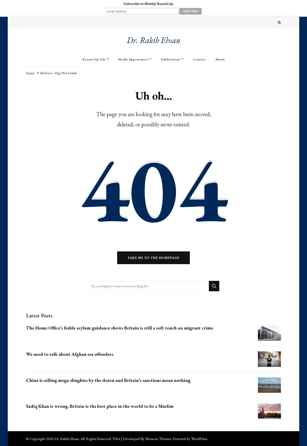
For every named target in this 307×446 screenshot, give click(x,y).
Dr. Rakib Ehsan (153, 40)
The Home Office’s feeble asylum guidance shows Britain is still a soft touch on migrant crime (119, 328)
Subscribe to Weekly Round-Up (148, 4)
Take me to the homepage (153, 258)
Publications (170, 59)
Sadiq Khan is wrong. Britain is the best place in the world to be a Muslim (100, 406)
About (220, 59)
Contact (199, 59)
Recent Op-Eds (94, 59)
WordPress (199, 438)
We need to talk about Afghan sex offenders (69, 354)
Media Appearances (133, 59)
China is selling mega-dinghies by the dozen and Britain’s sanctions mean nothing (108, 380)
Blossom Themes (158, 438)
